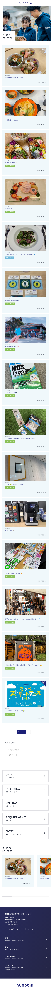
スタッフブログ (13, 750)
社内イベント (13, 755)
